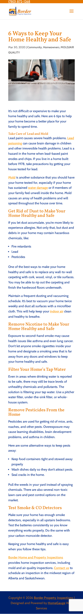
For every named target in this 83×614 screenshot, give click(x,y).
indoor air (56, 311)
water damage (38, 188)
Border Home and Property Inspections (35, 557)
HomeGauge (56, 603)
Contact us (61, 568)
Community (34, 47)
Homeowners (51, 47)
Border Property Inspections (53, 598)
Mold (11, 177)
